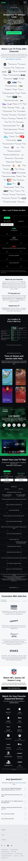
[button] (25, 43)
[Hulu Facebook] (2, 845)
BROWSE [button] (4, 829)
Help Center (19, 782)
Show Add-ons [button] (13, 587)
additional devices (13, 702)
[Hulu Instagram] (11, 845)
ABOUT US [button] (4, 839)
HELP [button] (3, 834)
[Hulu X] (5, 845)
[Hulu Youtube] (9, 845)
